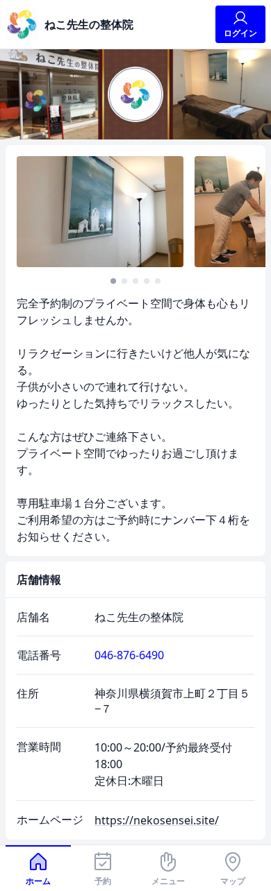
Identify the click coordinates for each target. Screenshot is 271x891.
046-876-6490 (129, 655)
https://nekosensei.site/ (157, 820)
